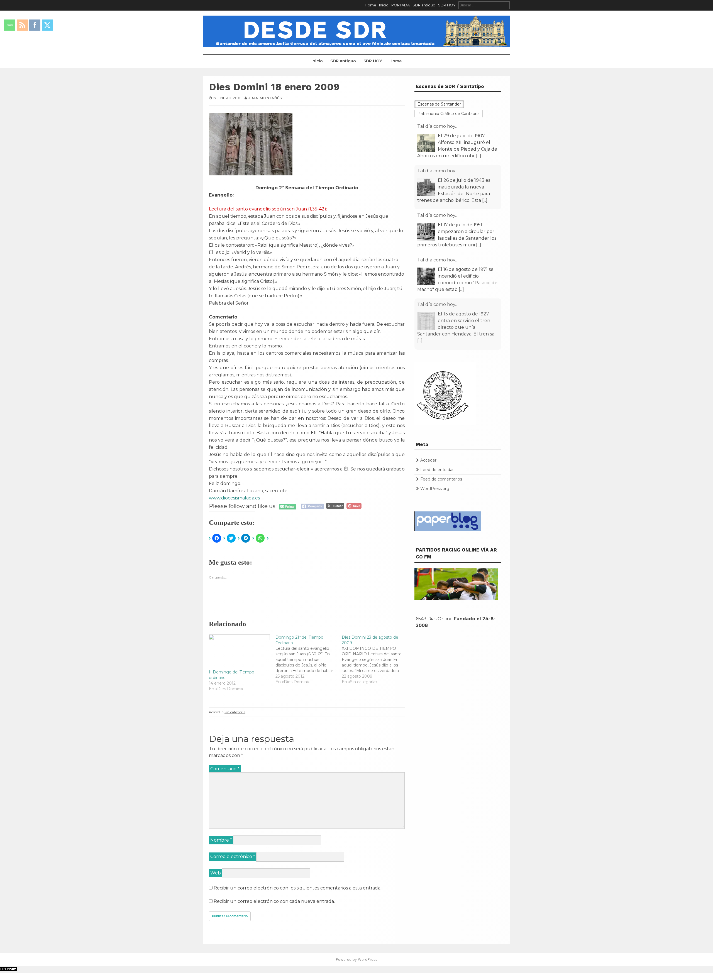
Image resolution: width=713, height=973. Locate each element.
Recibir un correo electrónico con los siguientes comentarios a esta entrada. (297, 888)
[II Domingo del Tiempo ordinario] (239, 651)
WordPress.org (434, 488)
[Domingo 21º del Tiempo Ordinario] (308, 659)
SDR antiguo (423, 5)
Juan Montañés (265, 98)
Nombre (221, 840)
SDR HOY (447, 5)
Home (370, 5)
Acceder (428, 460)
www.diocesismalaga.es (234, 498)
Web (215, 873)
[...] (478, 155)
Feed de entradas (437, 469)
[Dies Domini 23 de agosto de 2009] (375, 659)
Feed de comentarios (441, 479)
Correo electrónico (232, 856)
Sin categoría (234, 712)
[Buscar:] (484, 5)
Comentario (225, 768)
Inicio (384, 5)
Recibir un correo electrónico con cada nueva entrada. (274, 901)
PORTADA (400, 5)
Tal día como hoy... (437, 126)
